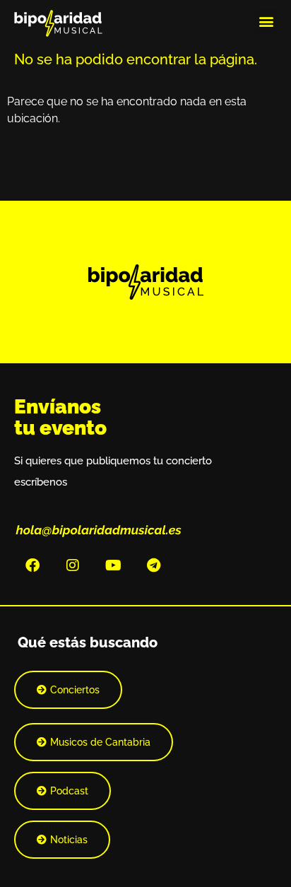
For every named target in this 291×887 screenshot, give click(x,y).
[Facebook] (32, 565)
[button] (266, 21)
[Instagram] (72, 565)
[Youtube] (113, 565)
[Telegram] (153, 565)
